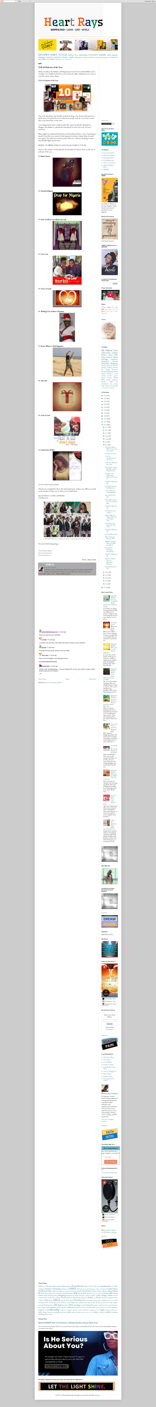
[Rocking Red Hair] (47, 44)
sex (96, 1310)
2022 (105, 404)
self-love (110, 374)
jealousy (104, 1302)
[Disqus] (67, 602)
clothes (110, 1295)
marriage (41, 57)
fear (111, 384)
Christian (48, 1289)
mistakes (95, 1305)
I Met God (55, 1291)
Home (68, 679)
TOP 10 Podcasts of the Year (111, 463)
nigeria (53, 1307)
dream (115, 357)
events (116, 1298)
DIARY (54, 54)
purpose (115, 55)
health (111, 382)
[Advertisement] (109, 90)
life (102, 350)
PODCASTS (93, 55)
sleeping (107, 1310)
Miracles (103, 382)
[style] (101, 44)
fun (108, 366)
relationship (83, 55)
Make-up (95, 1291)
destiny (103, 366)
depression (108, 386)
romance (58, 59)
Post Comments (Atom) (54, 683)
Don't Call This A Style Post (114, 726)
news (48, 1307)
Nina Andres (107, 1074)
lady (111, 1303)
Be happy (105, 370)
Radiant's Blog (107, 1076)
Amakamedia (105, 1286)
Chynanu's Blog (108, 1057)
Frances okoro (95, 1289)
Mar (106, 578)
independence (83, 1302)
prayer (103, 374)
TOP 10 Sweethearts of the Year (110, 458)
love (76, 55)
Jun (106, 445)
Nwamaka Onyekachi (110, 1094)
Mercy (100, 1291)
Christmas (65, 1289)
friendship (105, 363)
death (102, 386)
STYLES (62, 54)
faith (109, 55)
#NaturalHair (66, 1286)
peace (116, 376)
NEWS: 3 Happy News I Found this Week (110, 543)
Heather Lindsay (108, 1065)
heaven (58, 1302)
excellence (41, 1300)
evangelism (110, 1298)
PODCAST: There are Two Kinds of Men (111, 501)
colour (116, 1295)
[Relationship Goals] (83, 44)
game (91, 1300)
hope (103, 357)
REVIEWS (43, 54)
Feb (106, 581)
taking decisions (47, 1312)
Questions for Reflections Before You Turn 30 (111, 476)
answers (100, 1293)
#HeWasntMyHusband (53, 1286)
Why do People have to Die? (110, 538)
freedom (66, 1300)
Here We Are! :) (114, 623)
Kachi (72, 1291)
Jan (106, 584)
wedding (95, 1312)
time (64, 1312)
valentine (78, 1312)
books (110, 376)
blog (56, 1295)
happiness (105, 1300)
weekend (102, 1312)
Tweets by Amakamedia (109, 1173)
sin (98, 1310)
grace (95, 1300)
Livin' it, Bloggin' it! (109, 1071)
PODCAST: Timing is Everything (109, 549)
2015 (105, 425)
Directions (83, 1289)
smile (112, 1310)
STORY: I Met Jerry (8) (111, 507)
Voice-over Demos (109, 163)
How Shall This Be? (110, 496)
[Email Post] (43, 564)
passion (115, 368)
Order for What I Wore (108, 166)
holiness (63, 1303)
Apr (106, 575)
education (104, 1298)
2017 (105, 419)
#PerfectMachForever (79, 1286)
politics (94, 1307)
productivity (104, 384)
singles (71, 57)
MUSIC (89, 1291)
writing (84, 57)
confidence (112, 388)
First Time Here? (108, 153)
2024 (105, 399)
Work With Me (108, 158)
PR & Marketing (108, 160)
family (115, 372)
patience (79, 1307)
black (46, 1295)
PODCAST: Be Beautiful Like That (110, 525)
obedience (64, 1307)
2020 (105, 410)
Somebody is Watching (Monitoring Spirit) (114, 749)
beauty (103, 355)
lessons (65, 57)
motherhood (114, 57)
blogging (78, 57)
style (40, 1312)
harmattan (111, 1300)
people (89, 1307)
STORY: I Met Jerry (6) (111, 555)
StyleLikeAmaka (67, 1293)
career (110, 355)
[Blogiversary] (65, 44)
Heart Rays (48, 1291)
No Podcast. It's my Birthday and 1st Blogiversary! (111, 469)
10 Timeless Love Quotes (110, 511)
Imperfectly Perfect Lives (109, 1068)
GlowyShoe (107, 1060)
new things (42, 1307)
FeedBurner (109, 1029)
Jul (106, 442)
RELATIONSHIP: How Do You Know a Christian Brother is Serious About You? (68, 1323)
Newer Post (42, 679)
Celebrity (41, 1289)
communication (105, 388)
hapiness (115, 380)
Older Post (92, 679)
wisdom (115, 353)
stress (116, 1310)
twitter (73, 1312)
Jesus (68, 1291)
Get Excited (103, 1289)
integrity (90, 1302)
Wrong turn (95, 1293)
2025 (105, 396)
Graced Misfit (107, 1062)
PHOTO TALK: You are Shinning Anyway (110, 561)
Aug (107, 439)
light (60, 1305)
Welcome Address (109, 155)
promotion (108, 1307)
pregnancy (105, 57)
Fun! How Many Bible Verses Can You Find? (111, 449)
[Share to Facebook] (51, 565)
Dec (106, 427)
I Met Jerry (62, 1291)
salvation (75, 1310)
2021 (105, 407)
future (87, 1300)
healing (98, 57)
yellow (46, 1314)
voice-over (89, 1312)
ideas (76, 1303)
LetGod (84, 1291)
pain (110, 366)
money (109, 378)
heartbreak (91, 57)
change (103, 368)
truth (69, 1312)
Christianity (56, 1289)
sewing (116, 384)
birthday (41, 1295)
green (99, 1300)
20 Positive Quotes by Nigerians (111, 487)
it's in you (97, 1302)
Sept (106, 436)
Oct (106, 433)
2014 (105, 588)
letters (52, 1305)
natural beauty (113, 1305)
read (46, 1310)
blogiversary (70, 1295)
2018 (105, 416)
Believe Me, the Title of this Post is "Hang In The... (111, 518)
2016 (105, 422)
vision (83, 1312)
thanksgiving (58, 1312)
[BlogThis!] (48, 565)
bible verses (113, 1293)
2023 (105, 401)
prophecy (115, 1307)
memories (58, 57)
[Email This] (46, 565)
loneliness (65, 1305)
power (103, 378)
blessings (51, 1295)
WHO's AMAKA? (66, 59)
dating (103, 372)
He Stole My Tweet (111, 534)
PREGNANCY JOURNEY (46, 59)
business (115, 370)
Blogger (97, 1395)
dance (70, 1298)
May (107, 572)
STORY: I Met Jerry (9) (111, 482)
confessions (51, 1298)
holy (68, 1303)
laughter (115, 1302)
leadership (115, 386)
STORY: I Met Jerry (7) (111, 530)
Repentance (52, 1293)
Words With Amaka (109, 379)
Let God (77, 1291)
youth (50, 1314)
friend (72, 1300)
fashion (71, 55)
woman (115, 366)
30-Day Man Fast (94, 1286)
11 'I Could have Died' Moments (110, 491)
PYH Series (44, 1293)
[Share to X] (50, 565)
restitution (63, 1310)
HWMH (106, 170)
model (101, 1305)
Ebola (88, 1289)
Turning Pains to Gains (108, 1079)
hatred (116, 1300)
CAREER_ (103, 55)
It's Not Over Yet (110, 454)
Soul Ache (59, 1293)
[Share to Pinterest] (53, 565)
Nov (107, 430)
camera (87, 1295)
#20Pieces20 (42, 1286)
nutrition (58, 1307)
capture (93, 1295)
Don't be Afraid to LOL (110, 567)
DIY (78, 1289)
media (83, 1305)
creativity (49, 57)
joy (117, 382)
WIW (75, 1293)
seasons (80, 1310)
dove (95, 1298)
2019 (105, 413)
